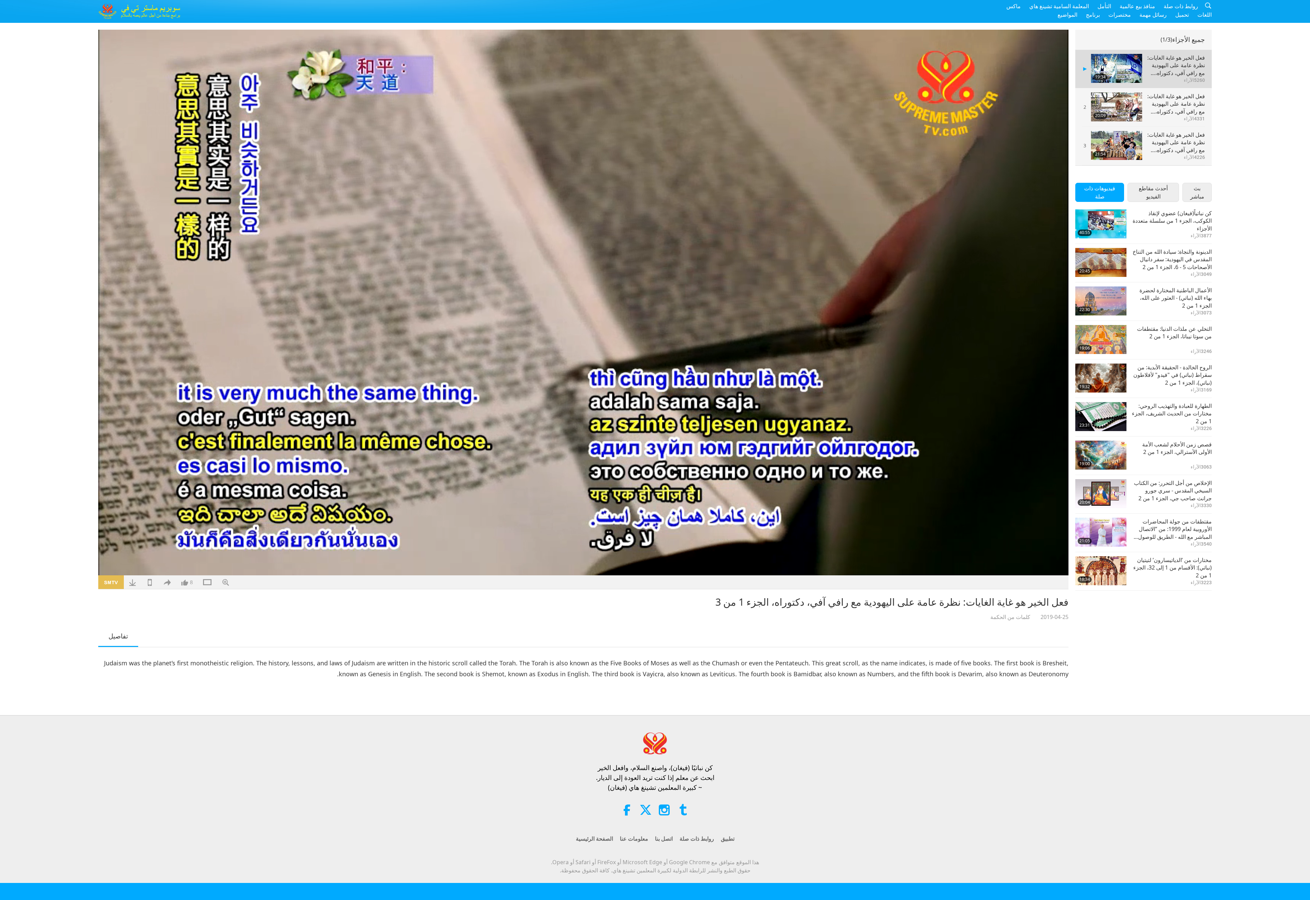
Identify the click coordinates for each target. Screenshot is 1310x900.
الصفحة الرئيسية (594, 838)
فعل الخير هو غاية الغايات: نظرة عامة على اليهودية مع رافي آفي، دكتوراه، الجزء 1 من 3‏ (1176, 65)
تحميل (1182, 14)
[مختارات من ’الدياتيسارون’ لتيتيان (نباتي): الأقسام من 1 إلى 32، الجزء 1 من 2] (1100, 570)
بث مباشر (1197, 192)
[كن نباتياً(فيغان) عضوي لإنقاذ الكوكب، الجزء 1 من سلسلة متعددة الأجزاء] (1100, 223)
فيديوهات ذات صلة (1099, 192)
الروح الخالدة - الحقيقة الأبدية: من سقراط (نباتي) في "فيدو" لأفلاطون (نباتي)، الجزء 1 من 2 (1172, 375)
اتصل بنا (664, 838)
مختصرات (1119, 14)
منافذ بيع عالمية (1137, 6)
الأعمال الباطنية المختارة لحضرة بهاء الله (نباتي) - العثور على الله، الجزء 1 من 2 (1175, 297)
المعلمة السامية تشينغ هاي (1059, 6)
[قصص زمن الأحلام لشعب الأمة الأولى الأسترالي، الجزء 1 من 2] (1100, 455)
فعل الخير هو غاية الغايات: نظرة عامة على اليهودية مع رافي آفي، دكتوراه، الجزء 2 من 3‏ (1176, 103)
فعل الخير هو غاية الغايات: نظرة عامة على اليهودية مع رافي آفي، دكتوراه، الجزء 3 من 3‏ (1176, 142)
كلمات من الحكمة (1010, 617)
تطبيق (727, 838)
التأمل (1104, 6)
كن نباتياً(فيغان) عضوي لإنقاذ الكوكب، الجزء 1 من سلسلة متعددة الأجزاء (1172, 220)
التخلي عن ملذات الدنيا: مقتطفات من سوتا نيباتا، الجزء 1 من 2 (1174, 332)
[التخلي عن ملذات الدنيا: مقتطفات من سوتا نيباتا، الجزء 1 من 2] (1100, 339)
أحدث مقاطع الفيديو (1153, 192)
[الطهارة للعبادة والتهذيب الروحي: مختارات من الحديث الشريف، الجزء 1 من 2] (1100, 416)
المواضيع (1067, 14)
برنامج (1093, 14)
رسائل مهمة (1153, 14)
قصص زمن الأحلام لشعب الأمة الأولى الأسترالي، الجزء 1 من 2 (1177, 448)
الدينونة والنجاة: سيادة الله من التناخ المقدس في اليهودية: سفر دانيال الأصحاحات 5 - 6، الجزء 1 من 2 (1172, 259)
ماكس (1013, 6)
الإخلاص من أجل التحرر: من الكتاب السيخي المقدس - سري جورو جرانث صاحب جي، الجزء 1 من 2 (1173, 490)
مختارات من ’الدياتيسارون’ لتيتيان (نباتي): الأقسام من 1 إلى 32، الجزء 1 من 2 (1172, 567)
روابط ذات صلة (1181, 6)
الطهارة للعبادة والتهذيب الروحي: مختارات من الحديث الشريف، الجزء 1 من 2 (1172, 413)
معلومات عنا (634, 838)
